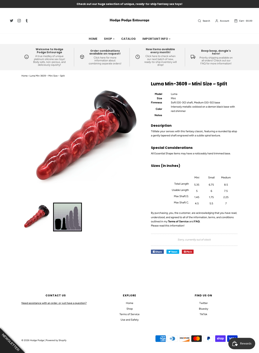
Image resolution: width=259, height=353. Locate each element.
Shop (129, 308)
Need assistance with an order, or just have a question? (54, 303)
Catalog (128, 39)
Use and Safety (130, 319)
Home (93, 39)
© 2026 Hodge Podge (32, 340)
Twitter (203, 303)
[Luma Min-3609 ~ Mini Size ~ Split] (36, 217)
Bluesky (203, 308)
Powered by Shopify (56, 340)
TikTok (203, 314)
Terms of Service (129, 314)
